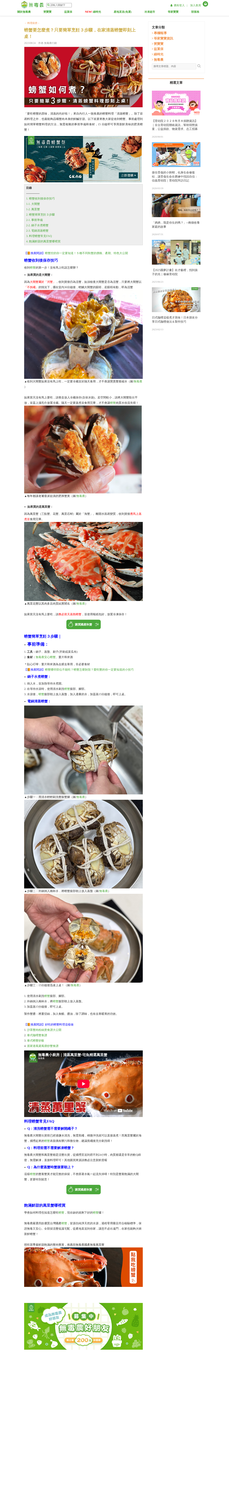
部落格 (199, 12)
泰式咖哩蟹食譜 (37, 1035)
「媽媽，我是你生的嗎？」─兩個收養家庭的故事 (176, 224)
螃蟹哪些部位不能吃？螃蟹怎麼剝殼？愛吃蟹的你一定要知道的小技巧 (89, 669)
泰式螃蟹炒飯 (35, 1040)
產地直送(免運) (123, 12)
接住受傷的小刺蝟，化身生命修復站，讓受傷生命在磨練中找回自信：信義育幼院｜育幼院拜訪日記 (175, 176)
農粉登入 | (180, 5)
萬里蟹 (48, 1205)
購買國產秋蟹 (83, 624)
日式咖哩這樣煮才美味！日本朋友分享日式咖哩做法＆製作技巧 (175, 319)
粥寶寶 (50, 12)
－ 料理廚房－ (32, 23)
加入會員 (195, 5)
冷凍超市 (152, 12)
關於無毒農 (25, 12)
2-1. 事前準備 (34, 219)
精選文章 (176, 82)
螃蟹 (33, 267)
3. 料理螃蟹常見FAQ (39, 235)
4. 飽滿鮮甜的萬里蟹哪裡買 (43, 241)
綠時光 (93, 12)
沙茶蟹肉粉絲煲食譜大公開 (44, 1029)
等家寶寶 (177, 12)
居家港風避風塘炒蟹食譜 (43, 1045)
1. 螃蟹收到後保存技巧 (40, 198)
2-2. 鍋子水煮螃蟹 (37, 225)
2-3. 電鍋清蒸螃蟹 (37, 230)
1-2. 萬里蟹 (33, 209)
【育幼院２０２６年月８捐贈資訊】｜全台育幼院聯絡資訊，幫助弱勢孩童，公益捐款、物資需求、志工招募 (175, 125)
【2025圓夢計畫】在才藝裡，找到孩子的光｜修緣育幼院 (175, 272)
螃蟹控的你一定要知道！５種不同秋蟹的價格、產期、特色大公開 (86, 253)
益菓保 (70, 12)
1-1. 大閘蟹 (33, 203)
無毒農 (138, 381)
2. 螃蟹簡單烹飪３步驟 (40, 214)
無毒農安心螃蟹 (46, 657)
